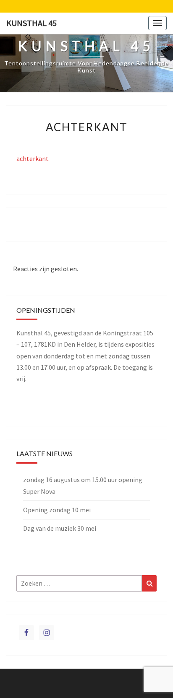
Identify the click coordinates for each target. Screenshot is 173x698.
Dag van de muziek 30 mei (59, 528)
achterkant (32, 158)
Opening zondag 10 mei (57, 510)
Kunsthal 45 (31, 23)
